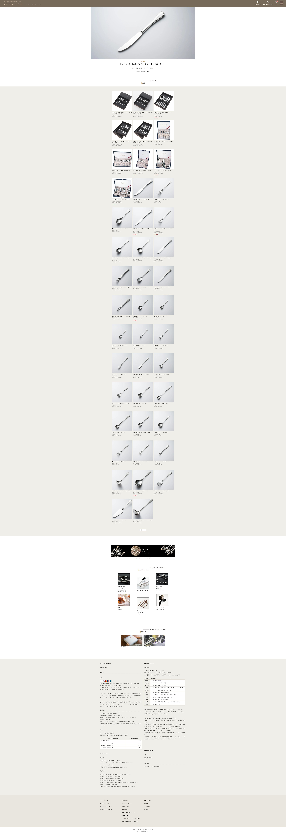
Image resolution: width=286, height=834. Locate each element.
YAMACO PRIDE (126, 815)
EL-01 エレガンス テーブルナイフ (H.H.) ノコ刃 (142, 199)
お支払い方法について (105, 803)
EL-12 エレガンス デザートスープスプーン (142, 257)
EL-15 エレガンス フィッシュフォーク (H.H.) (121, 287)
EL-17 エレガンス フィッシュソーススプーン (142, 287)
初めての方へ (258, 4)
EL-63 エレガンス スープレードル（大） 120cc (143, 520)
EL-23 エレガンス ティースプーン (140, 316)
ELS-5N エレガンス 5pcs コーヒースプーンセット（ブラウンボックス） (122, 113)
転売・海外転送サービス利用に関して (131, 821)
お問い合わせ (125, 800)
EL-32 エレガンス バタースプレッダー (141, 374)
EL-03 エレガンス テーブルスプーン (119, 228)
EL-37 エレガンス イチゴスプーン (140, 403)
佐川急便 (177, 726)
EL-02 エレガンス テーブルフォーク (161, 199)
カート (276, 3)
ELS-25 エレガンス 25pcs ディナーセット (121, 199)
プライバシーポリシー (127, 803)
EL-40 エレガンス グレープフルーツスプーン (142, 432)
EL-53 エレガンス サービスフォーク (161, 490)
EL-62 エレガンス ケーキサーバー (119, 520)
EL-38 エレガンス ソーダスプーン (161, 403)
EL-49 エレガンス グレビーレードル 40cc (121, 490)
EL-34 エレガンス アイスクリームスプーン (121, 403)
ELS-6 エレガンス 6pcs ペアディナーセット (142, 170)
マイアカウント (147, 800)
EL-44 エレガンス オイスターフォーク (141, 461)
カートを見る (147, 806)
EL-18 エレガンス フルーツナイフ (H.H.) (162, 287)
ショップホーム (104, 800)
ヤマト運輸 (171, 726)
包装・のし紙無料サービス (128, 812)
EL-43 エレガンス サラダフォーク (119, 461)
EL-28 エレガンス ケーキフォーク (161, 345)
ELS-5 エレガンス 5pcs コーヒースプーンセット (164, 141)
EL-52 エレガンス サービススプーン (140, 490)
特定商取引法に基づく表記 (106, 809)
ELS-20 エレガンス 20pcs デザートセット (162, 170)
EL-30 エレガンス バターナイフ (118, 374)
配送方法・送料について (106, 806)
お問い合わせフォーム (155, 730)
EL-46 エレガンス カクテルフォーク (161, 461)
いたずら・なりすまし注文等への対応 (131, 818)
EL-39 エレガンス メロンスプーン (119, 432)
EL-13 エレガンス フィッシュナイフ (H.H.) (162, 257)
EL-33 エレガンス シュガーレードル (161, 374)
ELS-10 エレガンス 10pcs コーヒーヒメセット (121, 170)
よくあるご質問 (125, 806)
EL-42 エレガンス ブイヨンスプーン (161, 432)
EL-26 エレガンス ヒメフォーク (139, 345)
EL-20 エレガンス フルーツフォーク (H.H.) (121, 316)
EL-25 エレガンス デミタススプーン (119, 345)
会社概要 (146, 809)
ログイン (146, 803)
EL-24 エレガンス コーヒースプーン (161, 316)
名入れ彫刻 (124, 809)
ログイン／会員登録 (267, 4)
